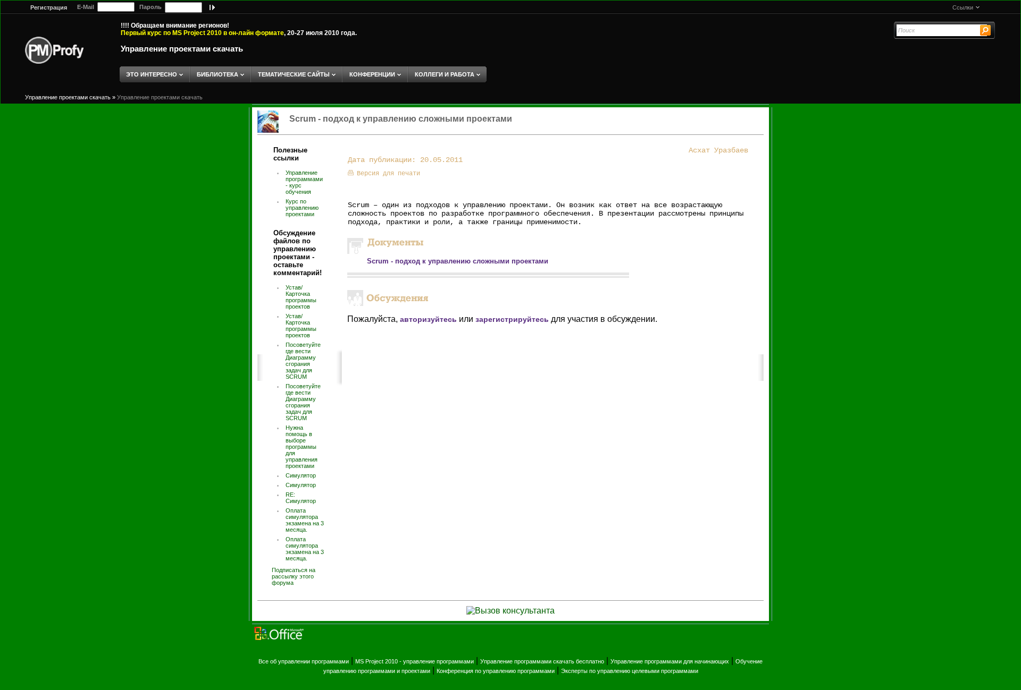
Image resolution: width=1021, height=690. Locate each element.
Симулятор (301, 475)
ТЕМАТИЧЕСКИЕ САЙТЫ (294, 74)
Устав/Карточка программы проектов (301, 297)
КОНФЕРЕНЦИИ (372, 74)
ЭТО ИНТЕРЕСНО (151, 74)
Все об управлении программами (303, 661)
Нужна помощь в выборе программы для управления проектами (301, 446)
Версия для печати (388, 173)
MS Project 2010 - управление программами (414, 661)
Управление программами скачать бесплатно (542, 661)
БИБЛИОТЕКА (217, 74)
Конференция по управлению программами (496, 671)
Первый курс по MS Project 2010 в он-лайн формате (202, 33)
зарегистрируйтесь (512, 319)
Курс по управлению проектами (302, 207)
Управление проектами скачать (182, 48)
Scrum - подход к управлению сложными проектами (457, 261)
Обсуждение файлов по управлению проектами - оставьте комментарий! (297, 253)
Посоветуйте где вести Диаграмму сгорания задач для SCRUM (303, 361)
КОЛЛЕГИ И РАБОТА (444, 74)
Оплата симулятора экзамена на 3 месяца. (305, 520)
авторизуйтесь (428, 319)
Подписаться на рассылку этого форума (293, 576)
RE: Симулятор (301, 497)
